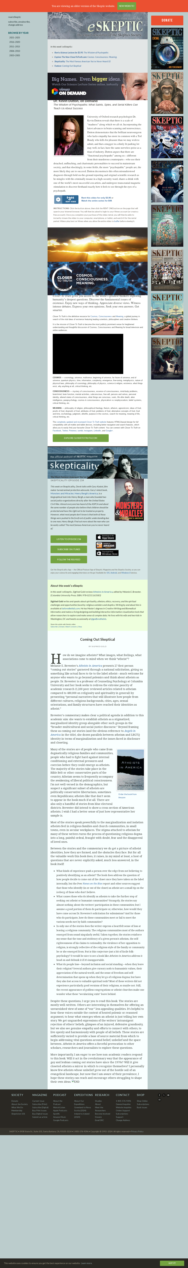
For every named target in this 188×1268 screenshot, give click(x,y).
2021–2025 (14, 37)
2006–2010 (14, 51)
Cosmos (94, 316)
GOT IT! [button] (172, 1263)
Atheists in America (103, 591)
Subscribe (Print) (39, 1104)
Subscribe (54, 627)
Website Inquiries (123, 1107)
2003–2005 (14, 55)
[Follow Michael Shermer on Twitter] (164, 1096)
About (98, 1104)
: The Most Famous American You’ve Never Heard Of (82, 61)
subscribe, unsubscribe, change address (19, 23)
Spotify (56, 1114)
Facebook (57, 431)
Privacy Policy (137, 1131)
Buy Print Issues (39, 1110)
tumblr (80, 431)
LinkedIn (97, 431)
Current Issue (38, 1101)
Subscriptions (143, 1104)
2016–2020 (14, 42)
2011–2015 (14, 46)
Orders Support (123, 1110)
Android (113, 573)
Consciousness (105, 316)
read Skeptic (14, 17)
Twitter (65, 431)
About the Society (19, 1104)
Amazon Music (59, 1117)
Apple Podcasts (60, 1110)
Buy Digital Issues (40, 1114)
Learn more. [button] (86, 1263)
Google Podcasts (60, 1120)
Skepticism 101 (18, 1114)
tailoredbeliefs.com (71, 608)
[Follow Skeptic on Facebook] (160, 1096)
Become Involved (102, 1114)
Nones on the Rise (92, 883)
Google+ (109, 431)
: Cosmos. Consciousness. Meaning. (85, 57)
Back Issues (142, 1107)
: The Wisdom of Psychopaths (81, 52)
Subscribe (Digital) (40, 1107)
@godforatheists (98, 618)
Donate (61, 627)
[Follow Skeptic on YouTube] (169, 1096)
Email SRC (99, 1120)
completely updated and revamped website (81, 422)
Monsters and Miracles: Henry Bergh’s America (74, 493)
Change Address (123, 1120)
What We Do (17, 1107)
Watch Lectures (71, 627)
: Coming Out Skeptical (67, 66)
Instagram (88, 431)
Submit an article (39, 1117)
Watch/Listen (59, 1107)
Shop (80, 627)
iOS (108, 573)
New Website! (126, 6)
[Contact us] (160, 1101)
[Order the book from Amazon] (129, 498)
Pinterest (73, 431)
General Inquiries (123, 1104)
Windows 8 (126, 573)
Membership (16, 1110)
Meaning (119, 316)
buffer (117, 221)
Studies (98, 1101)
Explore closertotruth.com (80, 438)
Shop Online (142, 1101)
